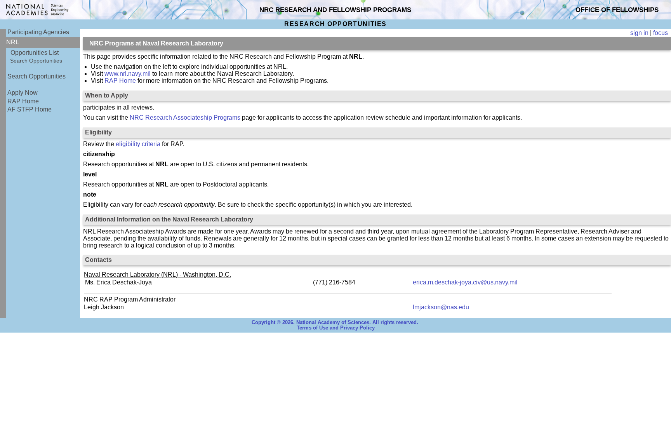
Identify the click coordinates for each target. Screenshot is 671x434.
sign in (639, 33)
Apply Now (22, 92)
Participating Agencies (38, 32)
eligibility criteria (138, 144)
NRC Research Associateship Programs (185, 117)
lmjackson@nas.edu (441, 307)
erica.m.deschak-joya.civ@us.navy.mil (465, 282)
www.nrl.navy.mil (127, 73)
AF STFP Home (29, 109)
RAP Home (23, 101)
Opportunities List (34, 52)
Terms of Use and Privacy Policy (336, 328)
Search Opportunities (36, 61)
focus (660, 33)
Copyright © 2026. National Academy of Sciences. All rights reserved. (335, 322)
